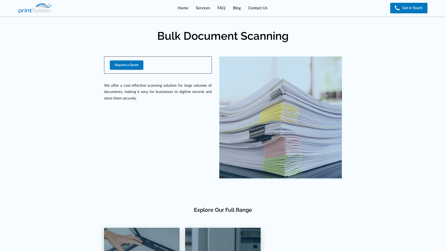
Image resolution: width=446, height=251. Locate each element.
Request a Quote (126, 65)
